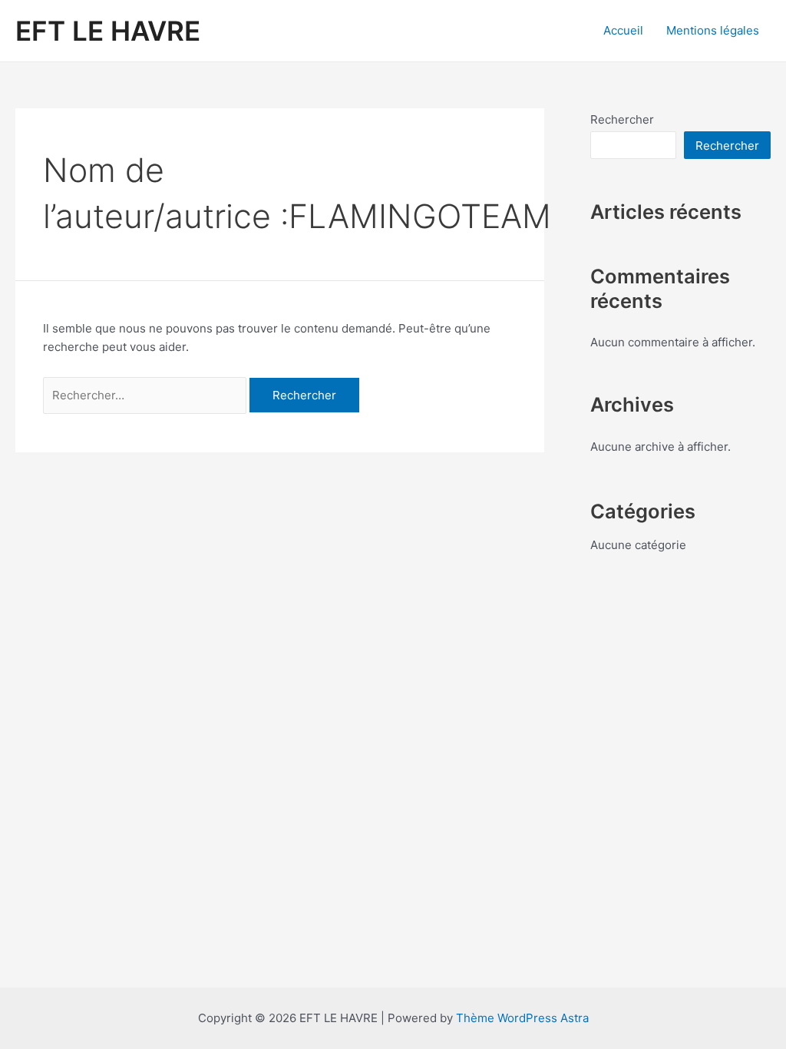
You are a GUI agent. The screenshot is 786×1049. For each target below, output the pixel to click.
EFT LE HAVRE (107, 31)
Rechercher (622, 119)
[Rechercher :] (146, 395)
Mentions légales (712, 30)
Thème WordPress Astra (522, 1018)
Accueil (623, 30)
